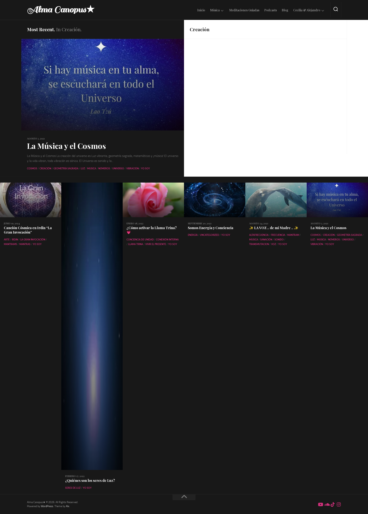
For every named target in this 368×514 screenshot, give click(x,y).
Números (104, 168)
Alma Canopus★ (61, 9)
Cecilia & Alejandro (306, 10)
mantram (293, 235)
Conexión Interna (167, 240)
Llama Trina (135, 244)
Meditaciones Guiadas (244, 10)
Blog (285, 10)
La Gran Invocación (32, 240)
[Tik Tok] (332, 504)
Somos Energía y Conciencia (210, 227)
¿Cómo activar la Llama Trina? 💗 (152, 229)
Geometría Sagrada (65, 168)
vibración (132, 168)
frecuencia (278, 235)
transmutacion (259, 244)
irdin (15, 240)
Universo (118, 168)
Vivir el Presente (155, 244)
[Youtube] (320, 504)
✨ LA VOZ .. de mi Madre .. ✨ (273, 227)
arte (7, 240)
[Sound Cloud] (326, 504)
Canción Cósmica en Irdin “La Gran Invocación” (28, 229)
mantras (24, 244)
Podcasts (270, 10)
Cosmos (32, 168)
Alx (67, 506)
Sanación (266, 240)
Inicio (201, 10)
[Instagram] (338, 504)
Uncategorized (209, 235)
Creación (45, 168)
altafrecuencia (259, 235)
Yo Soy (145, 168)
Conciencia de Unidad (140, 240)
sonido (279, 240)
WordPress (47, 506)
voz (273, 244)
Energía (193, 235)
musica (91, 168)
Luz (83, 168)
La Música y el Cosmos (66, 146)
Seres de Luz (72, 488)
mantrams (10, 244)
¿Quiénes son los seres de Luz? (90, 480)
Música (215, 10)
